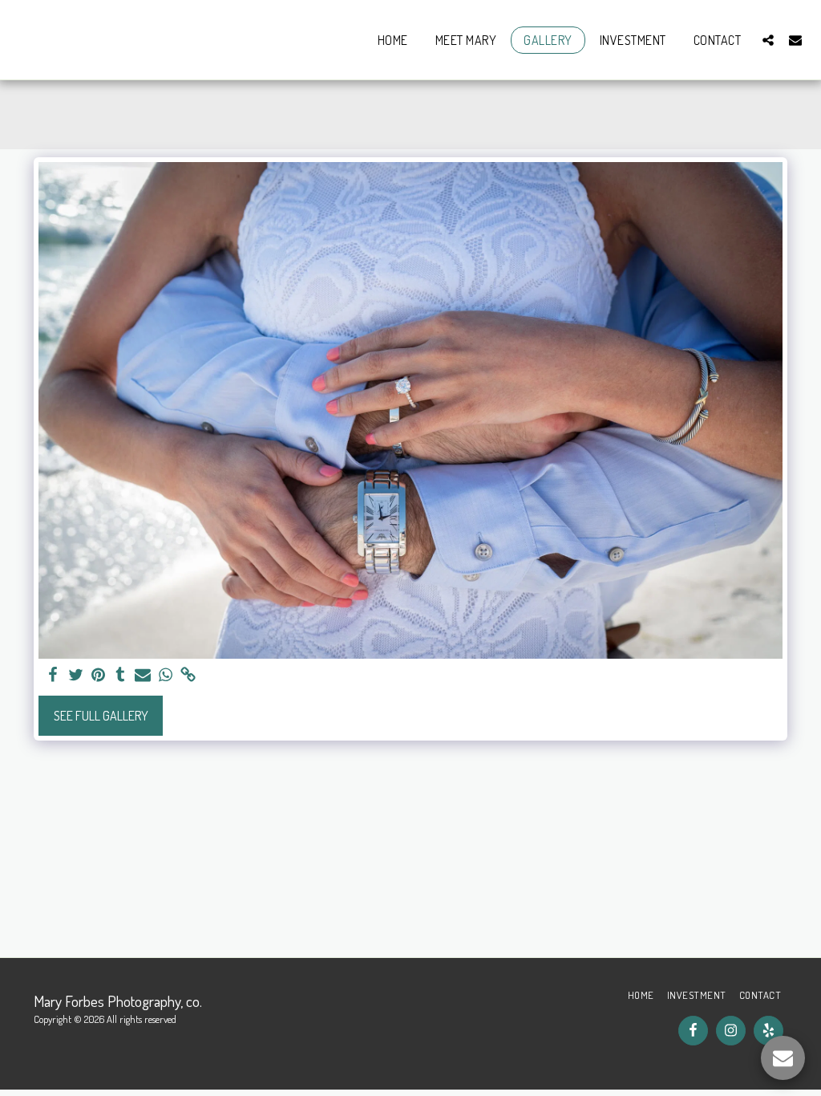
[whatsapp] (165, 675)
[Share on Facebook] (53, 675)
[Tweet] (75, 675)
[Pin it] (98, 675)
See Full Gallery (101, 716)
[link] (188, 675)
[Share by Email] (143, 675)
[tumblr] (120, 675)
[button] (768, 40)
